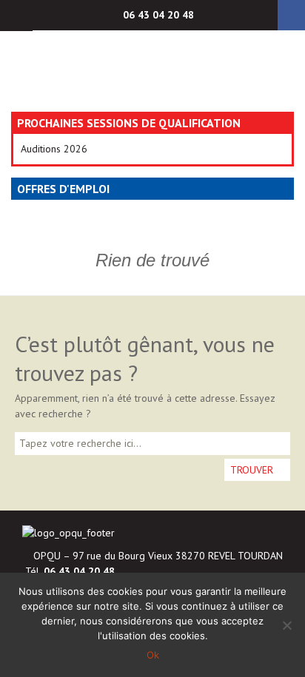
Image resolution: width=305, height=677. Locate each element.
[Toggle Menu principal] (16, 15)
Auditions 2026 (54, 148)
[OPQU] (152, 71)
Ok (153, 655)
